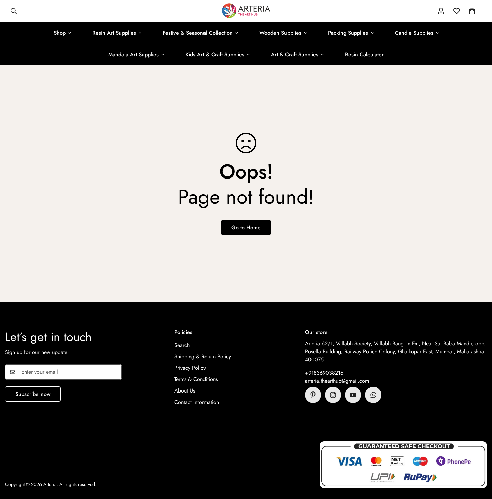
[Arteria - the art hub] (246, 11)
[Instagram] (333, 395)
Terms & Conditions (196, 379)
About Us (184, 391)
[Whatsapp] (373, 395)
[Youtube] (353, 395)
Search (182, 345)
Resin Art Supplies (114, 33)
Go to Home (246, 227)
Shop (60, 33)
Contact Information (196, 402)
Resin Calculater (364, 54)
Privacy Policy (190, 368)
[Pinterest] (313, 395)
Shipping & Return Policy (202, 356)
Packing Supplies (348, 33)
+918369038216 (324, 373)
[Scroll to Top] (479, 462)
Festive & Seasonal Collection (198, 33)
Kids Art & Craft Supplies (214, 54)
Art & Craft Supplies (294, 54)
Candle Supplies (414, 33)
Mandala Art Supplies (133, 54)
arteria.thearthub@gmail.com (337, 381)
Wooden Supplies (280, 33)
